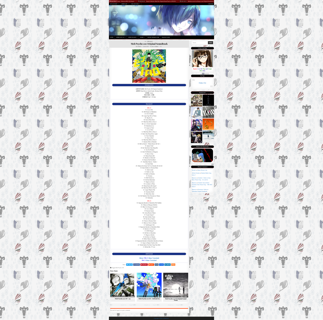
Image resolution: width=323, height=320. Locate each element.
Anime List (124, 4)
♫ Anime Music (149, 41)
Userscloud (156, 258)
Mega (150, 258)
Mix (174, 264)
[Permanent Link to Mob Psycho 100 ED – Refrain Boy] (149, 285)
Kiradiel (194, 170)
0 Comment (131, 296)
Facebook (137, 264)
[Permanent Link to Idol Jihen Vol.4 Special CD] (196, 125)
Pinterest (144, 264)
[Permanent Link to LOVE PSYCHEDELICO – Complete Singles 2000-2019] (208, 112)
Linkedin (168, 264)
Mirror (141, 258)
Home (111, 37)
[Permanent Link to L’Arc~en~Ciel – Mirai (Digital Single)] (208, 100)
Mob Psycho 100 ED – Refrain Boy (149, 299)
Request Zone (166, 37)
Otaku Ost (202, 83)
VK (157, 264)
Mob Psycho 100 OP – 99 (122, 299)
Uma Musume (135, 4)
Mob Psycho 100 (120, 267)
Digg (162, 264)
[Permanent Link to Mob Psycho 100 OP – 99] (122, 285)
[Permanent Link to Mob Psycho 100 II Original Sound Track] (175, 285)
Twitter (130, 264)
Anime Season (132, 37)
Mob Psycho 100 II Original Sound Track (175, 299)
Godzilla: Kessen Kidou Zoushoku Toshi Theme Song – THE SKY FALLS (202, 184)
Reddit (151, 264)
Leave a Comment (155, 46)
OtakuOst (139, 46)
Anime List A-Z (120, 37)
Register (195, 69)
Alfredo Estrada (195, 173)
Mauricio (194, 178)
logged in (118, 310)
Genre (142, 37)
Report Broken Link (153, 37)
